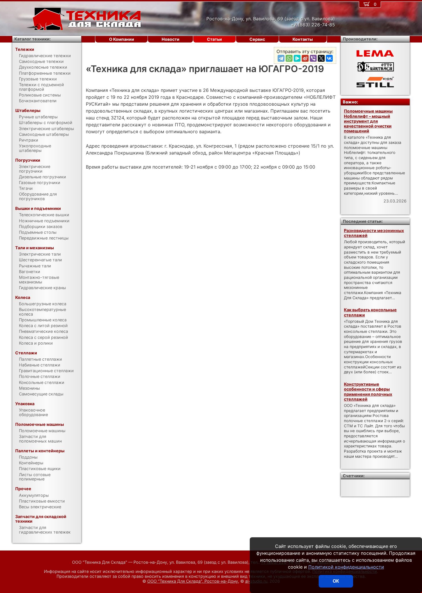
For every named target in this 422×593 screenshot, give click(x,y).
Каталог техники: (32, 38)
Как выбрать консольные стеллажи (370, 312)
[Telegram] (281, 58)
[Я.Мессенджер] (297, 58)
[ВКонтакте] (329, 58)
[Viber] (313, 58)
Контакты (303, 39)
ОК (336, 581)
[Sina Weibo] (305, 58)
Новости (170, 39)
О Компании (121, 39)
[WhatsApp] (289, 58)
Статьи (214, 39)
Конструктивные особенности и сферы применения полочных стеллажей (368, 391)
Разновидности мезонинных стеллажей (374, 233)
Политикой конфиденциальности (346, 567)
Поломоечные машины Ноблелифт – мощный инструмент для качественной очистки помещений (368, 121)
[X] (321, 58)
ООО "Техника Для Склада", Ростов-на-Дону (192, 581)
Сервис (257, 39)
